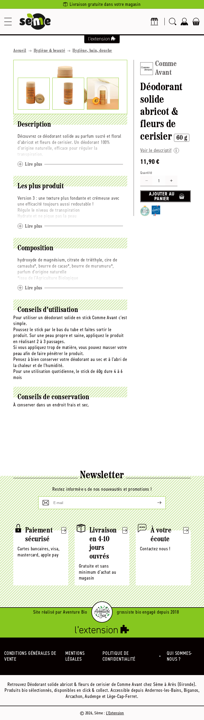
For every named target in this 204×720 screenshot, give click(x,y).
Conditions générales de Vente (30, 656)
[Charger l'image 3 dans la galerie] (102, 93)
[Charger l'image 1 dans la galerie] (33, 93)
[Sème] (35, 21)
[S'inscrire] (155, 502)
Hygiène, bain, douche (92, 51)
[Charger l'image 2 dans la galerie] (68, 93)
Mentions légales (74, 656)
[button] (8, 21)
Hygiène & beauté (49, 51)
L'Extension (115, 713)
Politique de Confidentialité (119, 656)
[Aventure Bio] (102, 612)
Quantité (146, 172)
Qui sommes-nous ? (179, 656)
